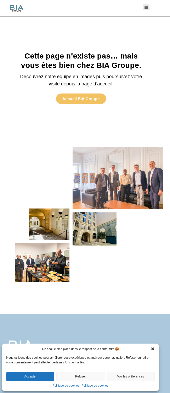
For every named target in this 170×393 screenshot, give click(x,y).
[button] (153, 349)
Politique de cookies (65, 385)
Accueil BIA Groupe (81, 99)
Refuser (80, 376)
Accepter (30, 376)
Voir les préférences (130, 376)
